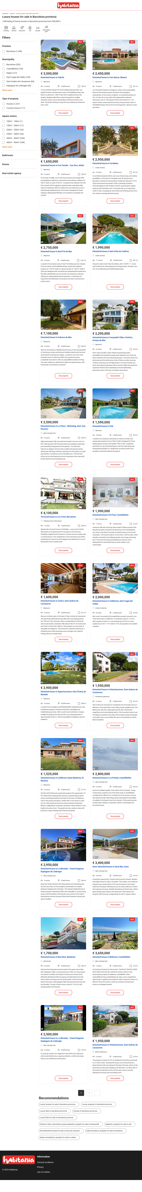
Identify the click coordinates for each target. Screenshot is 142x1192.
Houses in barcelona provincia (85, 1111)
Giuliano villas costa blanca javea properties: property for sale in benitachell (69, 1124)
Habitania (5, 13)
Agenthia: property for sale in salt (118, 1124)
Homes (12, 13)
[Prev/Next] (42, 55)
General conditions (45, 1162)
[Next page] (98, 1093)
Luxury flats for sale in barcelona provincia (56, 1117)
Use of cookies (43, 1172)
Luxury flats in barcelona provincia (53, 1111)
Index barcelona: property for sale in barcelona (104, 1131)
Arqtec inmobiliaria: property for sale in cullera (58, 1137)
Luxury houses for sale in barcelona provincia (57, 1104)
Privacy (40, 1167)
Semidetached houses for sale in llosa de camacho (60, 1131)
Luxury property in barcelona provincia (97, 1104)
